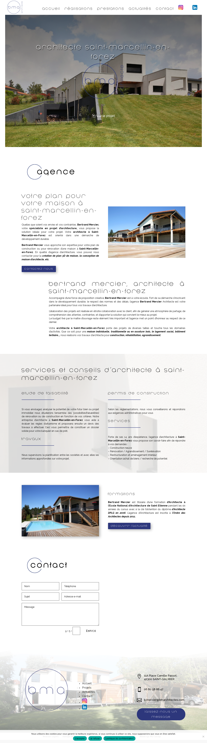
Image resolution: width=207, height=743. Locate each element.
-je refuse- (95, 738)
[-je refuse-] (203, 736)
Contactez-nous (38, 268)
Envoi (91, 631)
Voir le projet (105, 116)
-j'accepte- (80, 738)
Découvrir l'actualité (129, 525)
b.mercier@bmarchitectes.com (164, 699)
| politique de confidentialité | (119, 738)
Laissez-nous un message (161, 714)
